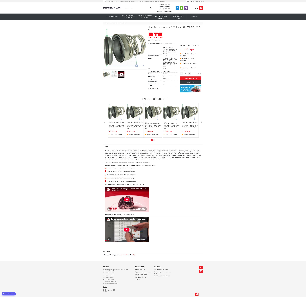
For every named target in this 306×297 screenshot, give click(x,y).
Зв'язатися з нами (8, 294)
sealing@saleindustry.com (164, 11)
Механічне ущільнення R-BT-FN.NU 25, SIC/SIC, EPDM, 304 (171, 127)
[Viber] (186, 8)
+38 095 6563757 (164, 9)
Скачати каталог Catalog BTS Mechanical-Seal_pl (120, 178)
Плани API (137, 279)
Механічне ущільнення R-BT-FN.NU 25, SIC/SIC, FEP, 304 (190, 126)
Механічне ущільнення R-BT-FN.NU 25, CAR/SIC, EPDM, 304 (153, 127)
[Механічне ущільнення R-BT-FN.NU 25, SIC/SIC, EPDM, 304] (171, 112)
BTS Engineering (156, 40)
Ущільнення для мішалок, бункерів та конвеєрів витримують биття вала (141, 276)
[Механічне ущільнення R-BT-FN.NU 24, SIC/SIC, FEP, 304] (116, 112)
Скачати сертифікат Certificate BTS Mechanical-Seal (121, 181)
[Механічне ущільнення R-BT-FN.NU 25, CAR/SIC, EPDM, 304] (153, 112)
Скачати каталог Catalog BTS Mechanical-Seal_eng (121, 174)
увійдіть (134, 255)
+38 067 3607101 (164, 7)
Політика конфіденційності (132, 1)
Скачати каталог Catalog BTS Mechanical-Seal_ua (121, 168)
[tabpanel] (116, 120)
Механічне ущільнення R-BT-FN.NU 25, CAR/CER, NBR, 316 (135, 127)
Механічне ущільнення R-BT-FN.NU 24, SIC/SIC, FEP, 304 (116, 126)
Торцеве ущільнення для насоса (143, 272)
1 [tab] (152, 140)
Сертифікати (163, 1)
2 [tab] (154, 140)
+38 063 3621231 (164, 4)
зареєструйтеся (124, 255)
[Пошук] (151, 7)
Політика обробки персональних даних (149, 1)
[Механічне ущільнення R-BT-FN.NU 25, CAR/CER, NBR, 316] (135, 112)
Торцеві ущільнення (140, 269)
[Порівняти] (198, 73)
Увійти (202, 1)
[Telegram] (177, 8)
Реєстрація (195, 1)
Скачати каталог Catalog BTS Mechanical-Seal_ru (121, 171)
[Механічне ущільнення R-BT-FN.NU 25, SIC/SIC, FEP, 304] (190, 112)
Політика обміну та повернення (117, 1)
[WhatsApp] (181, 8)
